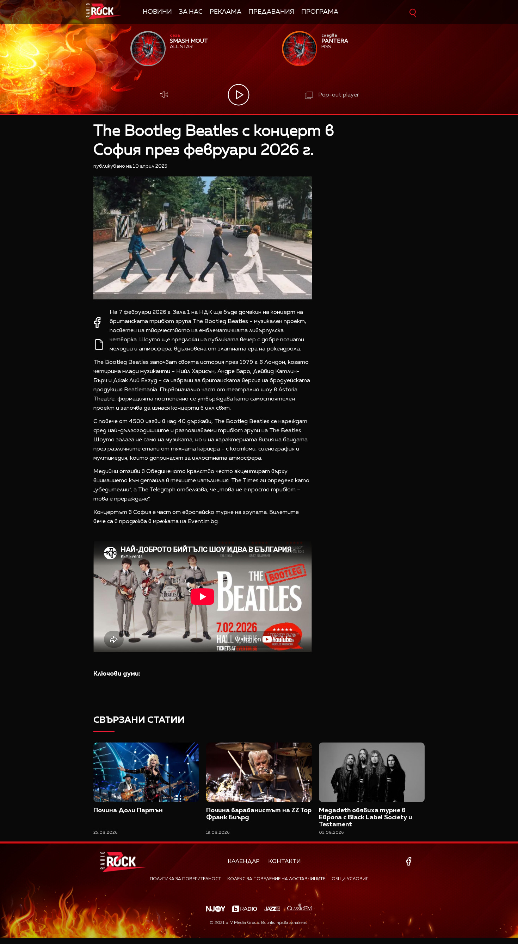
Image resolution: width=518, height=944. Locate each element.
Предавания (271, 12)
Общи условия (350, 879)
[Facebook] (410, 861)
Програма (319, 12)
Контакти (284, 861)
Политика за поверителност (185, 879)
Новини (157, 12)
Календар (244, 861)
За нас (191, 12)
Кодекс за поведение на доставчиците (276, 879)
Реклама (225, 12)
